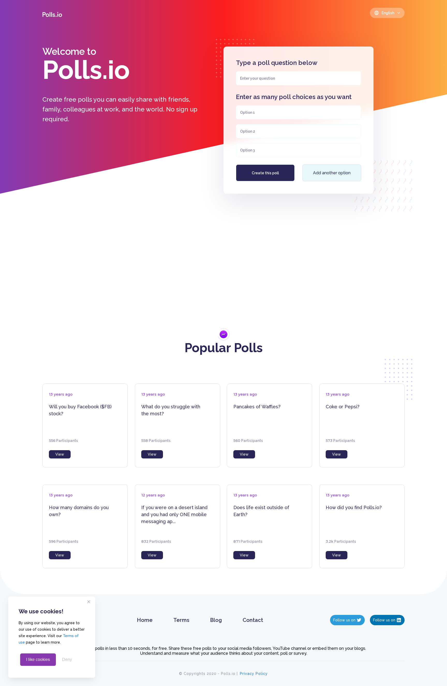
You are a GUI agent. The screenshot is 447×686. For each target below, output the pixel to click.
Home (145, 620)
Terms (181, 620)
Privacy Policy (254, 674)
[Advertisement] (223, 261)
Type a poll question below (276, 62)
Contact (253, 620)
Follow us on (344, 620)
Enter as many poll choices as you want (294, 97)
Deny (67, 659)
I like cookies (38, 659)
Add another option (332, 172)
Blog (216, 620)
